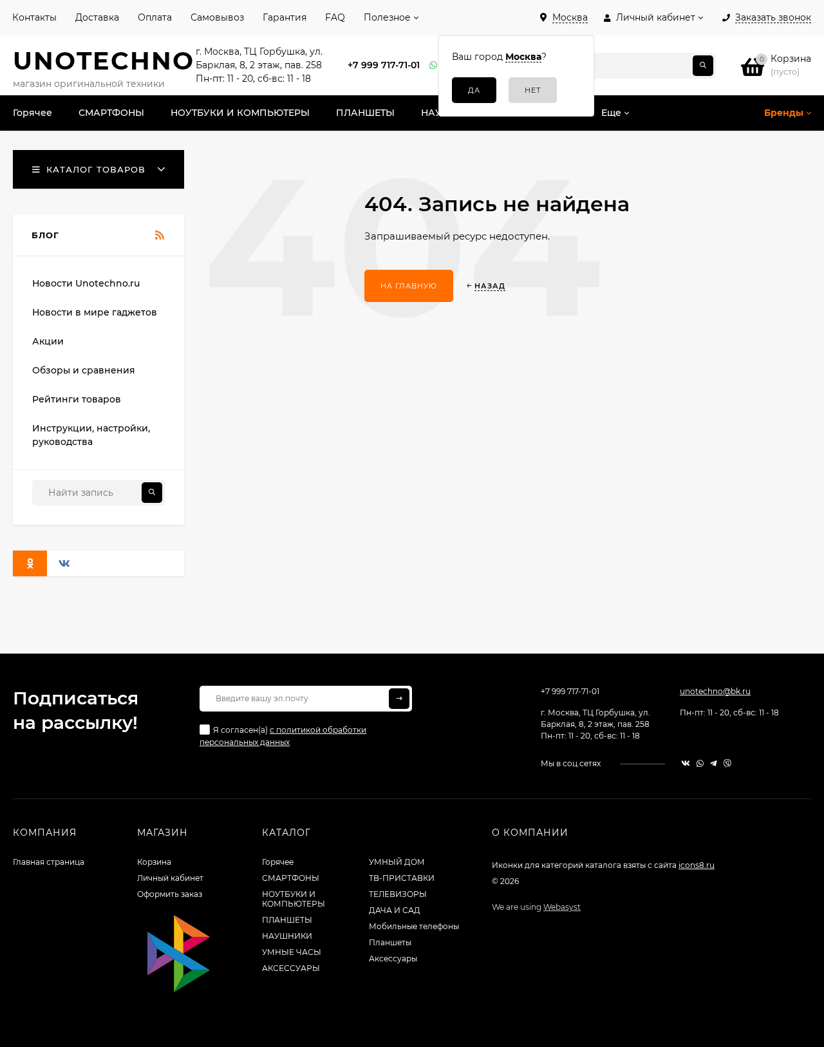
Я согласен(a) (283, 736)
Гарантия (284, 17)
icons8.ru (697, 865)
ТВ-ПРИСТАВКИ (402, 878)
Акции (48, 341)
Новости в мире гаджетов (94, 312)
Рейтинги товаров (76, 399)
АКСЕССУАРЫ (291, 968)
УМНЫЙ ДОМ (397, 862)
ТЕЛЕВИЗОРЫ (398, 894)
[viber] (727, 763)
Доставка (97, 17)
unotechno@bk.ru (715, 691)
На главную (408, 285)
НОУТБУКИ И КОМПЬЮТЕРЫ (293, 899)
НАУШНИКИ (287, 936)
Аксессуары (393, 958)
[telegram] (713, 763)
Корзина (154, 862)
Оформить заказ (169, 894)
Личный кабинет (170, 878)
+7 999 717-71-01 (384, 65)
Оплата (155, 17)
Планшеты (390, 942)
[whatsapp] (700, 763)
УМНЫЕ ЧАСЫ (291, 952)
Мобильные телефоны (414, 926)
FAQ (335, 17)
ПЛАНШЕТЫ (287, 920)
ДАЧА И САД (394, 910)
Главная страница (48, 862)
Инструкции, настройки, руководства (91, 435)
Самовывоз (217, 17)
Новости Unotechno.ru (86, 283)
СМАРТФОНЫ (290, 878)
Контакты (34, 17)
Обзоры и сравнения (83, 370)
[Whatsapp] (433, 65)
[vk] (685, 763)
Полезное (387, 17)
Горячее (278, 862)
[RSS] (160, 235)
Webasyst (562, 907)
